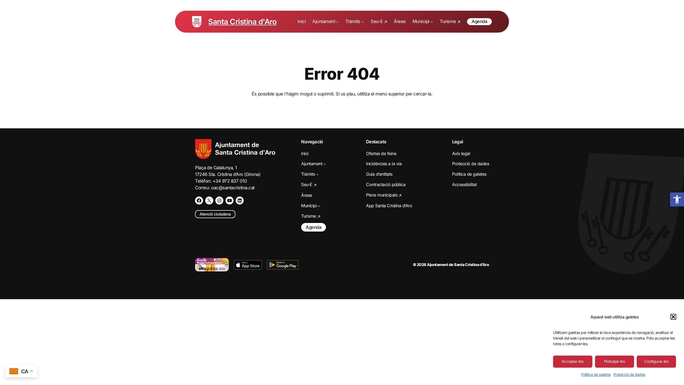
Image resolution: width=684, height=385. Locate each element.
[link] (677, 199)
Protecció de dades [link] (629, 374)
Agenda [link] (479, 21)
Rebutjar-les (614, 361)
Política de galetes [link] (596, 374)
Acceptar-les (573, 361)
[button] (673, 316)
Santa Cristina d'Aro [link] (242, 21)
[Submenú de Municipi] (431, 21)
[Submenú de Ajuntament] (337, 21)
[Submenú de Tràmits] (362, 21)
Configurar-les (656, 361)
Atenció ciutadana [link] (215, 214)
